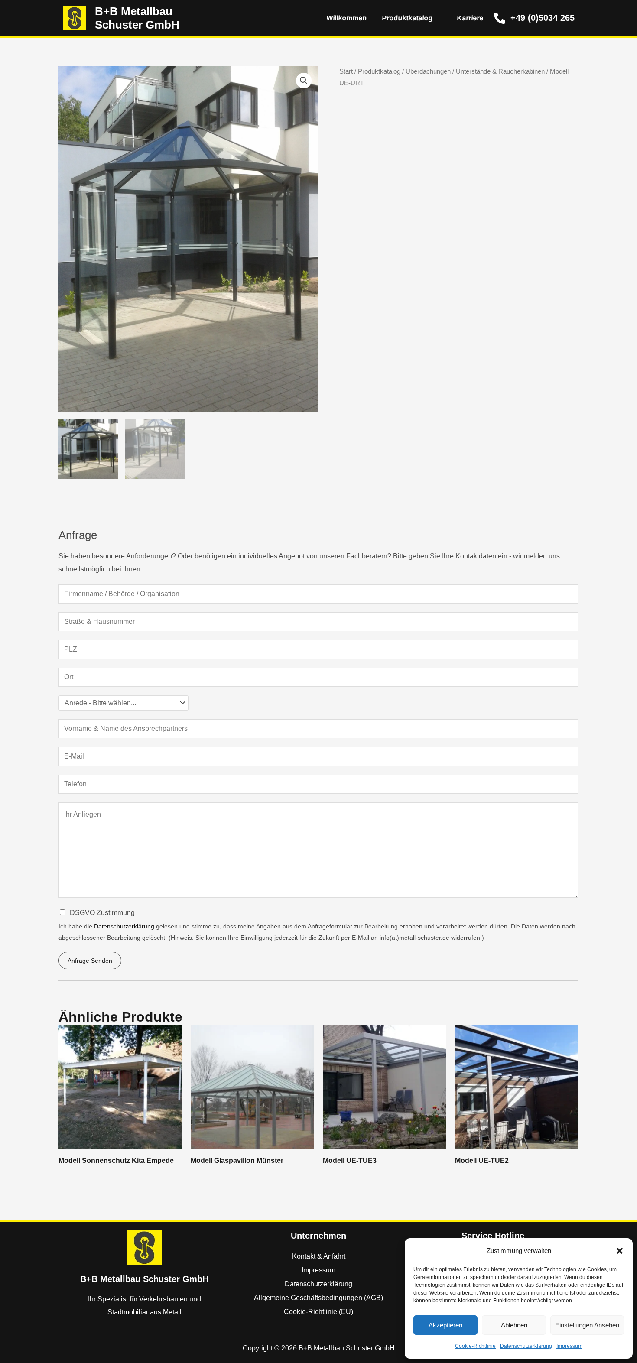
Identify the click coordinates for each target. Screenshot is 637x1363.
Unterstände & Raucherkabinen (500, 71)
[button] (619, 1250)
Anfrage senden (90, 960)
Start (346, 71)
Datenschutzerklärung (526, 1346)
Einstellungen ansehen (587, 1325)
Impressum (569, 1346)
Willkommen (346, 18)
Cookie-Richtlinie (475, 1346)
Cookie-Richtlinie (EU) (318, 1311)
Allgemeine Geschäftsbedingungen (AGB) (318, 1297)
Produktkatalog (406, 18)
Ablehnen (514, 1325)
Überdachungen (428, 71)
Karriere (469, 18)
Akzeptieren (445, 1325)
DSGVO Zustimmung (102, 912)
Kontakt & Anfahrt (318, 1256)
